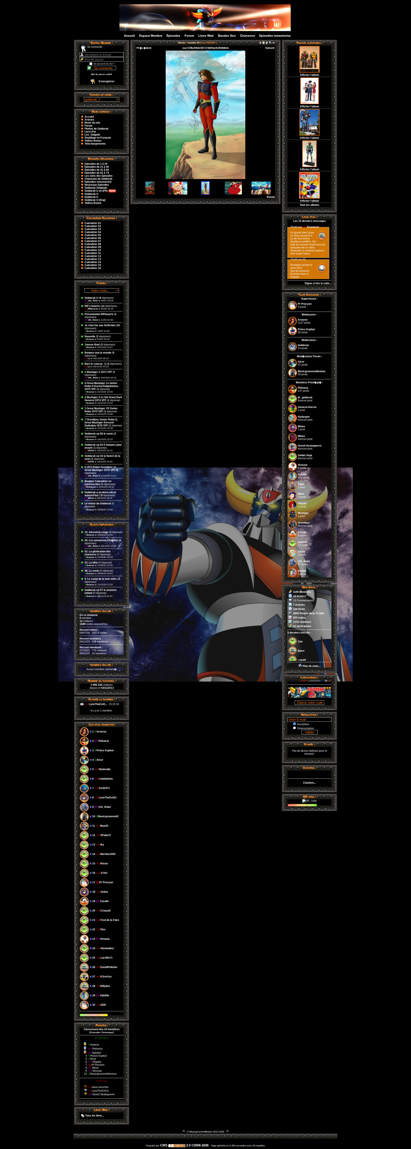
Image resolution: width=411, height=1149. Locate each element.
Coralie (302, 532)
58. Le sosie (92, 570)
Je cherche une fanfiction (100, 325)
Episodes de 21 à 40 (97, 166)
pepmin (302, 542)
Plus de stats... (311, 666)
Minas (301, 436)
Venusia (302, 464)
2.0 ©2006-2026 (196, 1145)
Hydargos (304, 416)
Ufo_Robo (92, 300)
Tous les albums (309, 204)
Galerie (181, 42)
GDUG (90, 450)
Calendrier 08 (93, 244)
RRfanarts (92, 309)
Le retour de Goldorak (98, 503)
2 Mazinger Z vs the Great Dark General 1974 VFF (103, 399)
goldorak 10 (193, 42)
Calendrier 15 (93, 265)
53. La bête (91, 562)
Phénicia (303, 387)
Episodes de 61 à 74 (97, 172)
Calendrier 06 (93, 238)
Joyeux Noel (92, 344)
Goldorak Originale (96, 187)
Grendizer (304, 522)
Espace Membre (150, 35)
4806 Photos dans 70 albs (308, 613)
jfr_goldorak (305, 397)
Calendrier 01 (93, 223)
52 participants (302, 626)
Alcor (301, 361)
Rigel (301, 484)
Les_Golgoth (92, 134)
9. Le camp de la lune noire (101, 578)
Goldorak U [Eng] (95, 200)
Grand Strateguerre (310, 445)
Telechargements (95, 143)
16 (118, 325)
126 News (299, 609)
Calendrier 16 (93, 268)
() (101, 1032)
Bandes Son (227, 35)
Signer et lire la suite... (318, 283)
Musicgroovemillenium (311, 371)
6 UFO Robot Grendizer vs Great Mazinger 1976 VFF (100, 469)
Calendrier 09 (93, 247)
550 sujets (299, 617)
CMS (163, 1145)
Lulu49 (302, 660)
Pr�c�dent (144, 47)
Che (300, 641)
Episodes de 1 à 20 (96, 163)
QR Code (301, 805)
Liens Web (206, 35)
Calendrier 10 (93, 250)
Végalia (302, 503)
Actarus (90, 331)
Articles (89, 119)
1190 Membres (302, 591)
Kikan (94, 1015)
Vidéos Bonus (93, 140)
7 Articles (299, 604)
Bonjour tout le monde (98, 352)
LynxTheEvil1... (98, 704)
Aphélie (302, 474)
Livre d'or (90, 131)
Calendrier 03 (93, 229)
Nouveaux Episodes (97, 184)
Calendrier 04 (93, 232)
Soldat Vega (305, 455)
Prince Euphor (306, 329)
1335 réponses (302, 621)
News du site (92, 122)
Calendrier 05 (93, 235)
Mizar (301, 493)
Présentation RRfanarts (99, 314)
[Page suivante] (227, 1131)
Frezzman (310, 227)
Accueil (129, 35)
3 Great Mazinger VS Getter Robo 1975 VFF (101, 410)
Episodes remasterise (275, 35)
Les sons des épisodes (99, 175)
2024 (310, 805)
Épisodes (173, 35)
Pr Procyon (304, 303)
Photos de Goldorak (97, 128)
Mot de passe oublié (101, 74)
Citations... (309, 782)
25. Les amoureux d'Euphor (101, 540)
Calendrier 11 (93, 253)
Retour (271, 197)
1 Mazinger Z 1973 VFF (98, 372)
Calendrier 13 (93, 259)
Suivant (269, 47)
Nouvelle (90, 336)
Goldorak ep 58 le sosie (99, 433)
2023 (102, 1015)
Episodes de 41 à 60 (97, 169)
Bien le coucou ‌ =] (96, 363)
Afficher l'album (309, 74)
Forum (189, 35)
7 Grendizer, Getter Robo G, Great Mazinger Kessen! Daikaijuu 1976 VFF (101, 422)
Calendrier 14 (93, 262)
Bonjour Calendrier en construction (98, 483)
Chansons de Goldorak (98, 178)
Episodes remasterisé (98, 181)
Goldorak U (91, 194)
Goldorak (91, 487)
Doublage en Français (98, 137)
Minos (90, 498)
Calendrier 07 (93, 241)
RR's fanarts (93, 306)
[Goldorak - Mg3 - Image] (210, 27)
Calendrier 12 (93, 256)
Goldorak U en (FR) (96, 190)
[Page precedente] (183, 1131)
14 (102, 306)
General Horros (307, 407)
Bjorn (301, 650)
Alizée (301, 551)
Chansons (247, 35)
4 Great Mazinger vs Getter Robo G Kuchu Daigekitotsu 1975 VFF (101, 386)
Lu (88, 358)
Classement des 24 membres (102, 1029)
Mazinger (303, 513)
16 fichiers (299, 596)
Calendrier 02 (93, 226)
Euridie (302, 570)
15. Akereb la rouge (96, 532)
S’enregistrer (106, 81)
